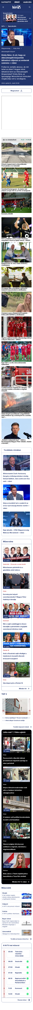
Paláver (5, 870)
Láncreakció (6, 931)
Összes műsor (22, 1000)
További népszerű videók (21, 727)
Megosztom (15, 91)
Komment (6, 620)
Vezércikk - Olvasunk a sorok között (14, 564)
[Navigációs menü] (3, 7)
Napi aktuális (12, 26)
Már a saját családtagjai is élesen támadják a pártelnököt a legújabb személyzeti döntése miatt (15, 626)
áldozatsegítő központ (8, 51)
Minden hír (23, 688)
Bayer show (6, 919)
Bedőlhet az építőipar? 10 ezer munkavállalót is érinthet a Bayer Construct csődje (16, 719)
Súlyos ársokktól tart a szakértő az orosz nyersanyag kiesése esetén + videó (16, 505)
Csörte (4, 911)
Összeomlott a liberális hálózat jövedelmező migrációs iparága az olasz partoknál (15, 760)
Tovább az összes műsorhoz (20, 939)
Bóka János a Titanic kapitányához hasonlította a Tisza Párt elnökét (15, 875)
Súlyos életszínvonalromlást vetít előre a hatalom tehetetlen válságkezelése (15, 790)
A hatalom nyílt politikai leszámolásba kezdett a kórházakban (16, 818)
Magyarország (5, 48)
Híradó (4, 893)
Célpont (5, 904)
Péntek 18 (6, 650)
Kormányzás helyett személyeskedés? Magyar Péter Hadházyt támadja (14, 596)
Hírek (4, 591)
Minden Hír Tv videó (19, 882)
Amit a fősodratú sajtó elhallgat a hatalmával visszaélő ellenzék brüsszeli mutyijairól (14, 656)
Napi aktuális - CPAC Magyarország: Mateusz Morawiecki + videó (16, 531)
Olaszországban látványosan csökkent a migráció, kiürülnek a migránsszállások (14, 846)
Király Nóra (16, 48)
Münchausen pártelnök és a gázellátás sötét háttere (23, 20)
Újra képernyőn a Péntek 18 (13, 683)
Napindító (18, 973)
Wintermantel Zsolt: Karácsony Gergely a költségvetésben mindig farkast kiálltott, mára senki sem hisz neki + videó (16, 477)
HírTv (3, 26)
